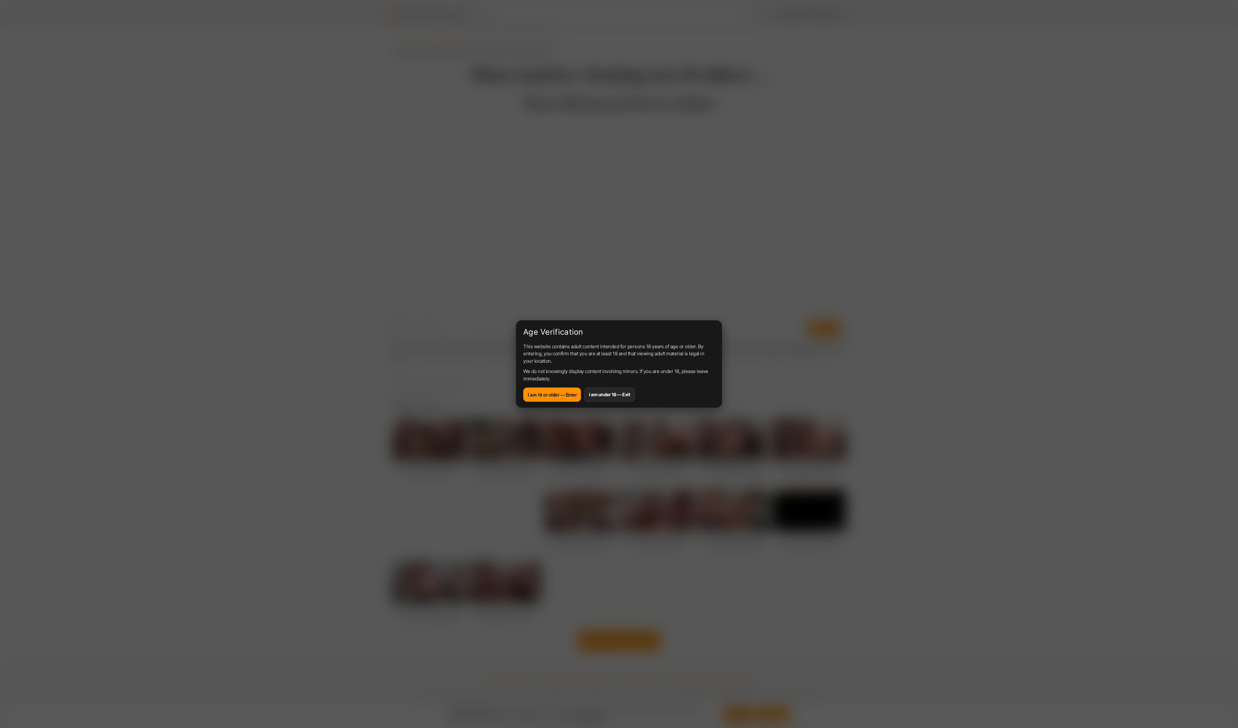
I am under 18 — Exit (609, 394)
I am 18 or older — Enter (552, 394)
